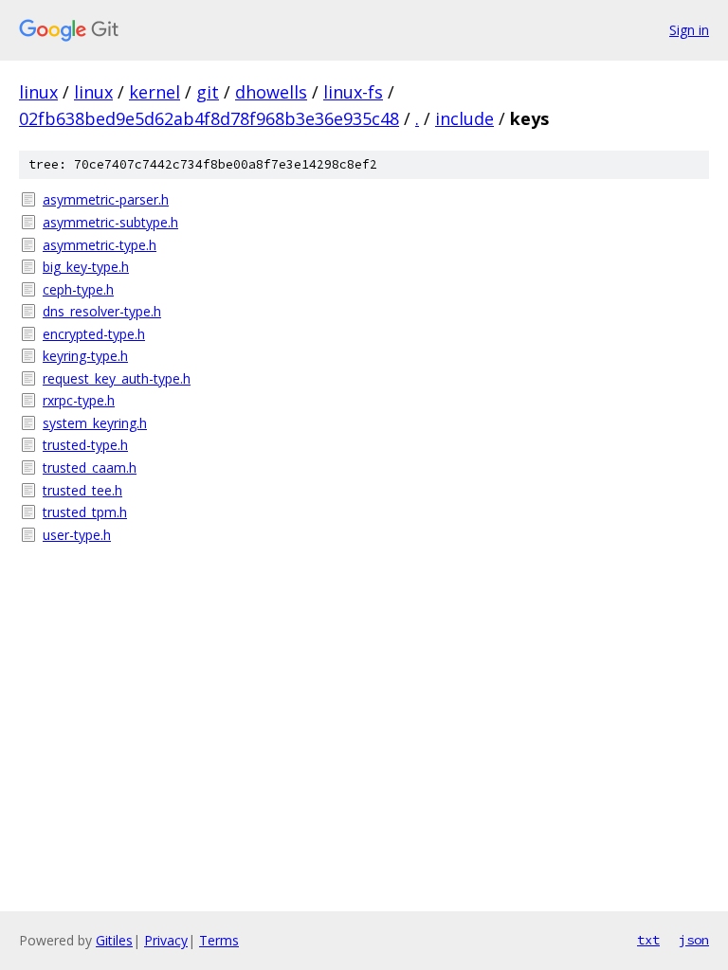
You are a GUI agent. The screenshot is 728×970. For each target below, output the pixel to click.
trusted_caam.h (89, 467)
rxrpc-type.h (79, 400)
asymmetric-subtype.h (110, 222)
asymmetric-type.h (99, 245)
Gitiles (114, 940)
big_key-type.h (86, 267)
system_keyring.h (95, 423)
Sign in (689, 30)
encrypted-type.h (94, 334)
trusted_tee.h (82, 490)
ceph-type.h (78, 289)
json (694, 939)
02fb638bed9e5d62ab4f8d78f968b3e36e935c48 (209, 118)
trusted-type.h (85, 445)
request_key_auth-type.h (117, 378)
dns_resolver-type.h (102, 311)
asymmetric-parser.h (106, 199)
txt (648, 939)
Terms (219, 940)
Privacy (166, 940)
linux (38, 92)
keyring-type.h (85, 356)
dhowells (271, 92)
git (207, 92)
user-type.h (77, 535)
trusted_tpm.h (85, 512)
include (464, 118)
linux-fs (353, 92)
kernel (154, 92)
